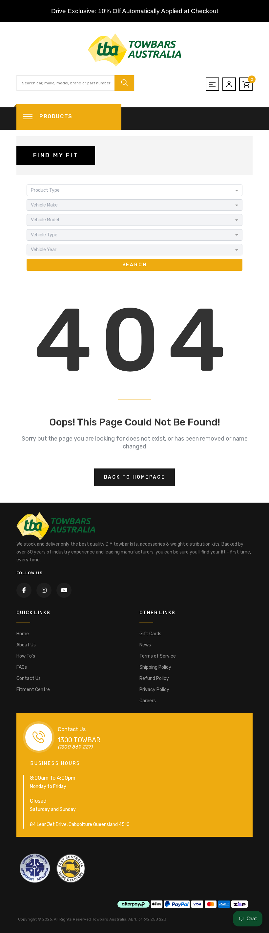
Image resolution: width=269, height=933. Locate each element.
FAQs (21, 667)
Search (134, 265)
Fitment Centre (33, 689)
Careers (147, 701)
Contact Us (28, 678)
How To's (25, 656)
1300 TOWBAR (79, 740)
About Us (26, 645)
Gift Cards (150, 634)
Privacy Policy (154, 689)
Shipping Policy (155, 667)
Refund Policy (154, 678)
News (145, 645)
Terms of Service (157, 656)
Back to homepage (134, 477)
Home (22, 634)
